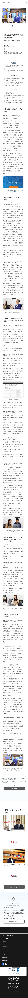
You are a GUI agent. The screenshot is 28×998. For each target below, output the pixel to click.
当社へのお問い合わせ (5, 960)
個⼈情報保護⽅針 (4, 946)
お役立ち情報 (5, 938)
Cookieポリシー (4, 954)
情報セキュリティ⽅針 (5, 951)
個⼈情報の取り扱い (5, 948)
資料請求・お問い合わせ (8, 935)
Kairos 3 (4, 932)
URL (18, 40)
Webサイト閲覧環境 (4, 957)
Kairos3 (5, 905)
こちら (20, 781)
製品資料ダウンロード (14, 922)
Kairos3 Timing (11, 912)
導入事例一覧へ (14, 887)
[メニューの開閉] (25, 2)
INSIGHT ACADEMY (13, 191)
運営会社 (4, 941)
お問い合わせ (14, 788)
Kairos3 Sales (17, 910)
